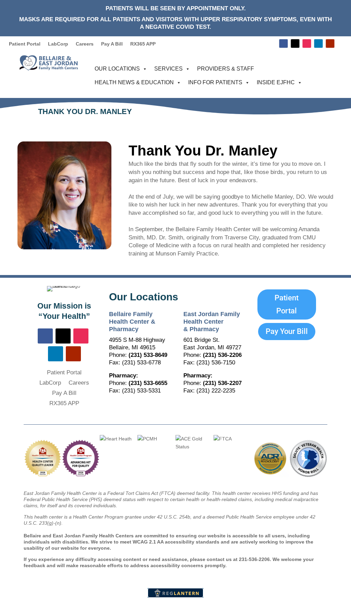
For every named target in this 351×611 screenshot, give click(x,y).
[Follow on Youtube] (330, 43)
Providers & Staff (225, 69)
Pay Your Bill (287, 331)
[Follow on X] (295, 43)
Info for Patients (215, 82)
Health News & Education (134, 82)
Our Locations (117, 69)
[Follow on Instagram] (306, 43)
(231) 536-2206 (222, 355)
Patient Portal (24, 44)
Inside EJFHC (276, 82)
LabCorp (58, 44)
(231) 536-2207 (222, 383)
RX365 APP (143, 44)
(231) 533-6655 (148, 383)
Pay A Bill (112, 44)
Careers (85, 44)
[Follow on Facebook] (283, 43)
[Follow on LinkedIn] (318, 43)
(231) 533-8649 (148, 355)
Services (168, 69)
